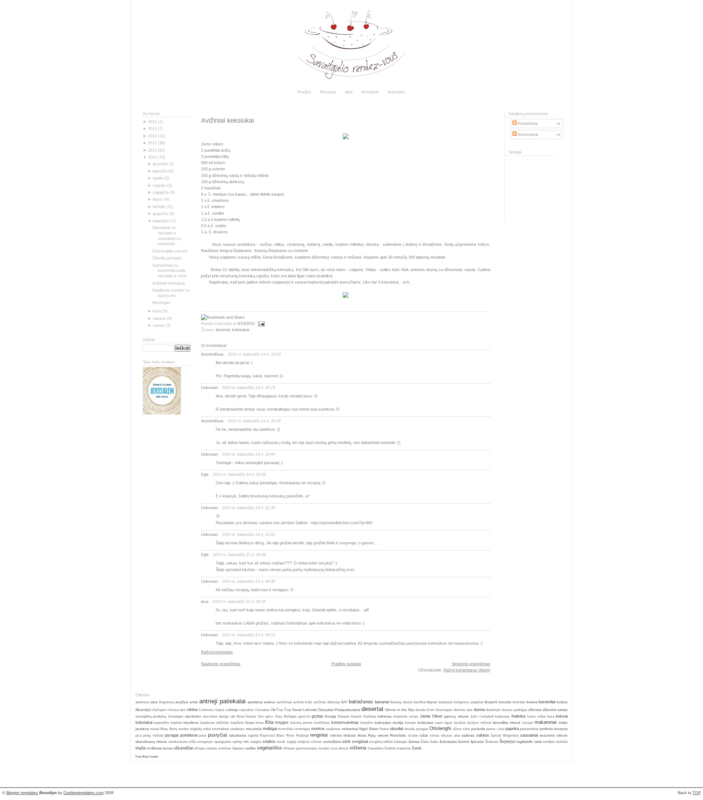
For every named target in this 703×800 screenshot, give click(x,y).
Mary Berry (168, 729)
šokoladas (448, 742)
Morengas (161, 302)
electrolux (193, 716)
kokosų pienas (301, 723)
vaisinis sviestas (218, 748)
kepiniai (176, 723)
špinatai (477, 742)
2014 (152, 128)
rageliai (253, 735)
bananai (382, 702)
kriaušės (366, 723)
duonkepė (493, 710)
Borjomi (491, 702)
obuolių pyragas (416, 729)
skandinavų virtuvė (151, 742)
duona (479, 709)
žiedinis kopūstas (397, 748)
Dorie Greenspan (439, 710)
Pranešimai (527, 123)
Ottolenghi (440, 728)
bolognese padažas (469, 702)
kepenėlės (161, 723)
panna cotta (495, 729)
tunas (167, 748)
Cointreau (205, 710)
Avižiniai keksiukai (168, 283)
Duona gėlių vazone (169, 251)
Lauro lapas (444, 723)
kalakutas (502, 716)
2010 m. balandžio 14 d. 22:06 (239, 474)
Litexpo (527, 723)
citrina (192, 709)
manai (154, 729)
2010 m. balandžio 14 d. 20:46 (254, 421)
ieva (204, 601)
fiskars (251, 716)
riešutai (349, 735)
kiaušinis (237, 723)
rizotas (413, 735)
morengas (302, 729)
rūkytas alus (450, 735)
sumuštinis (332, 742)
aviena (269, 702)
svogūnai (360, 741)
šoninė (463, 742)
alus (153, 702)
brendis (505, 702)
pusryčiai (217, 735)
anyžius (181, 702)
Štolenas (491, 742)
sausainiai (529, 735)
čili (273, 710)
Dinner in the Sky (399, 710)
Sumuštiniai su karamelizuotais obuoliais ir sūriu (169, 270)
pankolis (478, 729)
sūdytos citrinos (310, 742)
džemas (535, 710)
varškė (250, 748)
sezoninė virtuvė (554, 735)
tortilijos (549, 742)
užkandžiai (183, 748)
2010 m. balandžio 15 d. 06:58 (239, 554)
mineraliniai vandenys (228, 729)
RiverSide (398, 735)
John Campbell (481, 716)
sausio (158, 325)
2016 (152, 121)
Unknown (209, 387)
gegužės (160, 213)
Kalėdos (519, 716)
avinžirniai (284, 702)
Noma (384, 729)
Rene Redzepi (297, 735)
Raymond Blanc (272, 735)
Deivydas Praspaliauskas (339, 710)
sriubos (269, 741)
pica (138, 735)
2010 (152, 157)
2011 (152, 150)
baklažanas (361, 701)
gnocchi (304, 716)
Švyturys (507, 741)
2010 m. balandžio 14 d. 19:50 (254, 354)
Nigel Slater (369, 729)
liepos (158, 199)
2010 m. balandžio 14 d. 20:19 (248, 387)
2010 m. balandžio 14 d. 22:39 (248, 507)
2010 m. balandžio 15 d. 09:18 (238, 601)
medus (184, 729)
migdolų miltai (200, 729)
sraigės (255, 742)
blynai (432, 702)
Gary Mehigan (286, 716)
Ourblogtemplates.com (83, 792)
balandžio (161, 221)
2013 (152, 136)
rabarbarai (237, 735)
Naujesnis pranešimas (221, 664)
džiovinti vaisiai (555, 710)
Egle (205, 474)
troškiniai (154, 748)
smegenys (205, 742)
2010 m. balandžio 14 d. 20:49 (248, 454)
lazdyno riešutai (479, 723)
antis (194, 702)
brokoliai (519, 702)
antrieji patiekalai (222, 701)
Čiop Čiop (283, 710)
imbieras (384, 716)
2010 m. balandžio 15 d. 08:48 (248, 581)
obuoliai (396, 728)
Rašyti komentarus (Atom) (466, 670)
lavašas (460, 723)
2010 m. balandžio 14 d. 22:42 (248, 534)
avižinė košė (303, 702)
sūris (346, 741)
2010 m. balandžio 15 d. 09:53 (248, 635)
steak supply (286, 742)
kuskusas (425, 723)
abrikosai (142, 702)
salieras (468, 735)
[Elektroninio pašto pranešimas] (260, 323)
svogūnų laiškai (381, 742)
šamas (414, 742)
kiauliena (190, 723)
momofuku (286, 729)
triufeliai (562, 742)
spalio (158, 178)
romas (434, 735)
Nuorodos (396, 92)
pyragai (171, 735)
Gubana (343, 716)
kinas (249, 723)
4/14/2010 (246, 323)
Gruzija (330, 716)
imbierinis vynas (405, 716)
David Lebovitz (304, 710)
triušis (140, 748)
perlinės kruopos (554, 729)
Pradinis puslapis (346, 664)
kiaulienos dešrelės (214, 723)
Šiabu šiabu (429, 742)
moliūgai (270, 728)
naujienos (333, 729)
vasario (159, 318)
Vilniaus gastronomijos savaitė (306, 748)
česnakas (262, 710)
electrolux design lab (219, 716)
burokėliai (547, 702)
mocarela (253, 729)
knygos (282, 722)
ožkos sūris (461, 729)
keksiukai (240, 329)
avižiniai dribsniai (327, 702)
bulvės (532, 702)
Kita (269, 722)
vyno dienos (339, 748)
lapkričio (160, 171)
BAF (344, 702)
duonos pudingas (514, 710)
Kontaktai (370, 92)
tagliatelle (525, 742)
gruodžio (160, 164)
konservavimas (345, 722)
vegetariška (269, 748)
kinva (260, 723)
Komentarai (527, 134)
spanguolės (222, 742)
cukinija (232, 710)
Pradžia (304, 92)
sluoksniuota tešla (182, 742)
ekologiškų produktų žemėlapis (159, 716)
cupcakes (246, 710)
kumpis (410, 723)
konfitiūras (322, 723)
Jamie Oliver (431, 716)
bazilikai (420, 702)
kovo (157, 311)
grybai (317, 716)
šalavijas (400, 742)
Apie (349, 92)
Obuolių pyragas (167, 258)
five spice (265, 716)
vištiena (358, 748)
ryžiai (424, 735)
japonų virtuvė (456, 716)
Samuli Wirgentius (504, 735)
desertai (223, 329)
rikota (362, 735)
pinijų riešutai (153, 735)
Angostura (166, 702)
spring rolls (241, 742)
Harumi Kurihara (363, 716)
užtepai (199, 748)
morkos (318, 728)
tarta (538, 742)
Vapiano (238, 748)
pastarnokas (529, 729)
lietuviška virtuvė (507, 723)
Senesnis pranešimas (471, 664)
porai (202, 735)
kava (550, 716)
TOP (696, 792)
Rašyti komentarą (217, 652)
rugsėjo (159, 185)
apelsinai (255, 702)
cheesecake (176, 710)
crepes (219, 710)
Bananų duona (401, 702)
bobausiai (445, 702)
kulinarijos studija (389, 723)
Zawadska (375, 748)
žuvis (416, 748)
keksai (562, 716)
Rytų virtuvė (378, 735)
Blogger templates (22, 792)
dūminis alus (463, 710)
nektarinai (350, 729)
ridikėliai (336, 735)
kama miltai (536, 716)
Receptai (328, 92)
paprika (512, 728)
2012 (152, 143)
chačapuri (159, 710)
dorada (420, 710)
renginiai (319, 735)
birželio (159, 206)
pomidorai (188, 735)
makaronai (546, 722)
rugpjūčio (161, 192)
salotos (482, 735)
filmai (241, 716)
